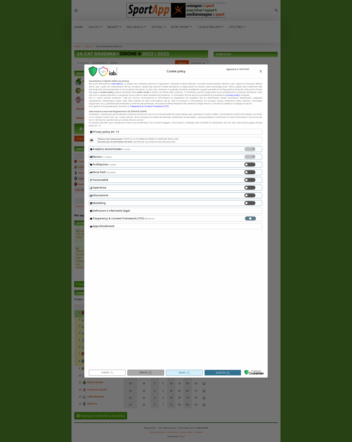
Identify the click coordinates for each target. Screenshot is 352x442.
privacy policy (233, 95)
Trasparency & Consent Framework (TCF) (149, 106)
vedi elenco (116, 83)
